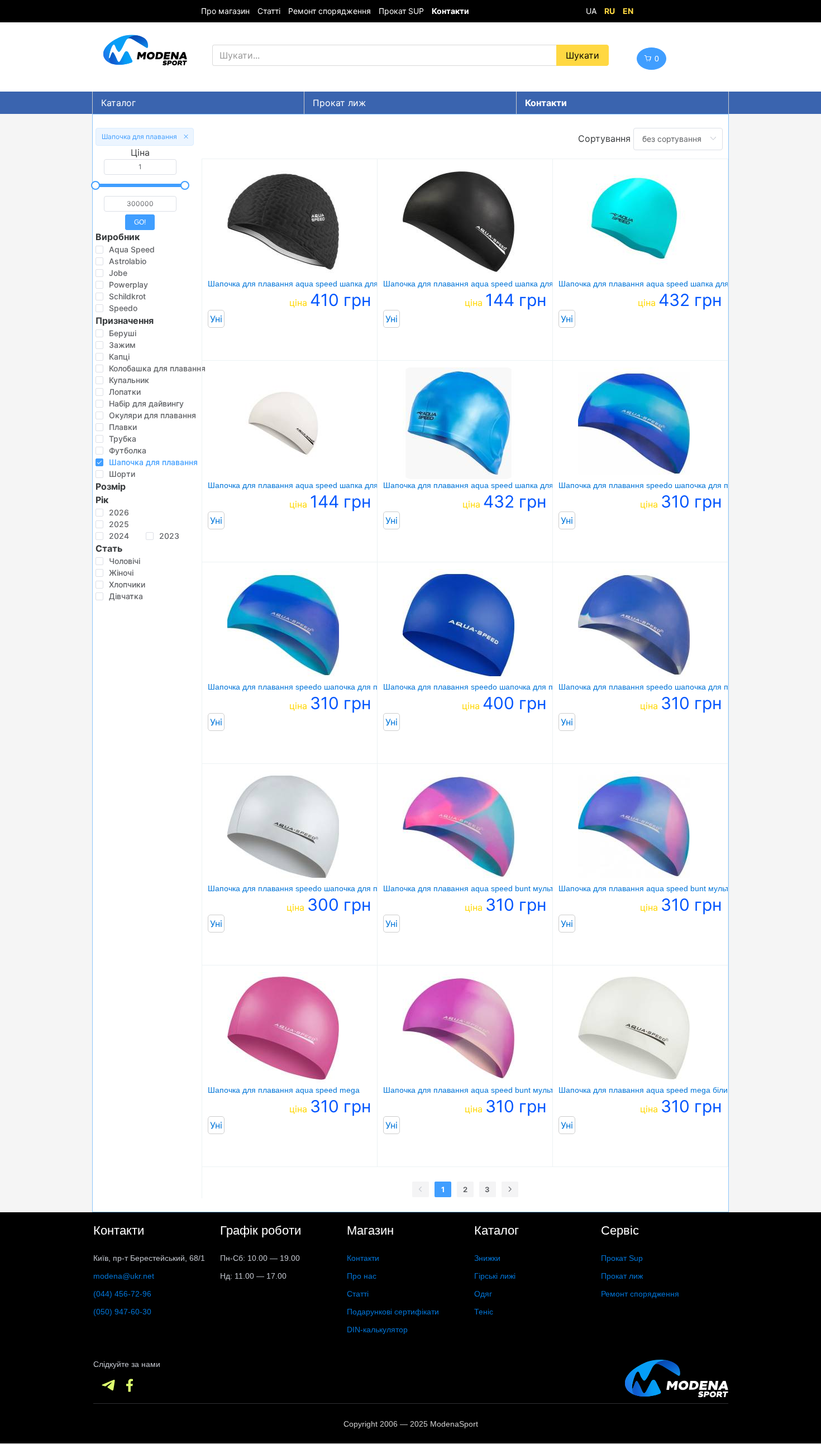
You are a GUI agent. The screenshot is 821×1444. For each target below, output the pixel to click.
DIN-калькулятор (377, 1329)
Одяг (483, 1293)
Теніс (483, 1311)
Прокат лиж (339, 102)
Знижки (487, 1258)
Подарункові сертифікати (393, 1311)
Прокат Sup (622, 1258)
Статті (268, 11)
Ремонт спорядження (329, 11)
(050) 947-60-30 (122, 1311)
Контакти (363, 1258)
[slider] (140, 185)
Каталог (118, 102)
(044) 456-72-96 (122, 1293)
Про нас (361, 1275)
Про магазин (225, 11)
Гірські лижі (494, 1275)
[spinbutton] (140, 167)
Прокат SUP (401, 11)
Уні (216, 318)
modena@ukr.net (123, 1275)
